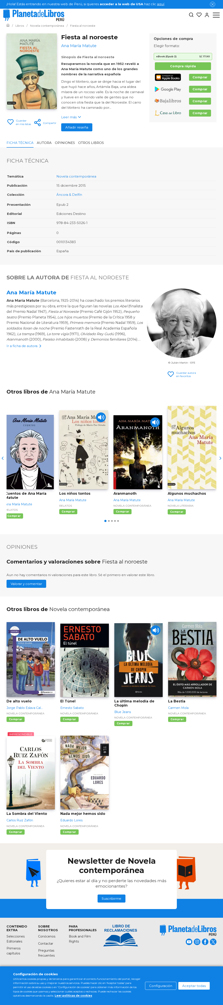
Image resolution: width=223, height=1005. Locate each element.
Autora (44, 143)
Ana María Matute (31, 292)
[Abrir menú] (216, 15)
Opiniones (65, 143)
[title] (188, 930)
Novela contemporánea (76, 176)
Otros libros (91, 143)
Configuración (160, 986)
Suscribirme (111, 898)
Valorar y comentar (26, 584)
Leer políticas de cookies (73, 995)
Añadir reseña (76, 127)
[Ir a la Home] (8, 25)
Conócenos (46, 936)
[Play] (101, 417)
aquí (160, 4)
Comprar (200, 77)
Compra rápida (183, 66)
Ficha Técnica (20, 143)
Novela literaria (181, 505)
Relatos (11, 509)
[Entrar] (205, 15)
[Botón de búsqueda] (191, 15)
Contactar (45, 944)
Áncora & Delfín (69, 195)
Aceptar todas (194, 986)
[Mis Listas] (198, 15)
